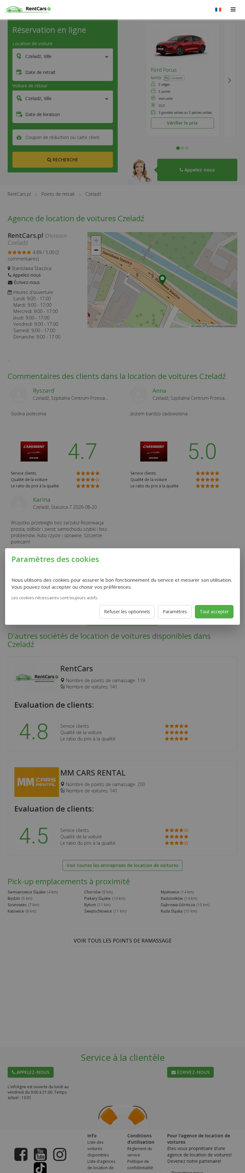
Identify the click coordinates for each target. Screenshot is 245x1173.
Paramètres (175, 611)
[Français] (218, 9)
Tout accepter (214, 611)
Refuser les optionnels (127, 611)
